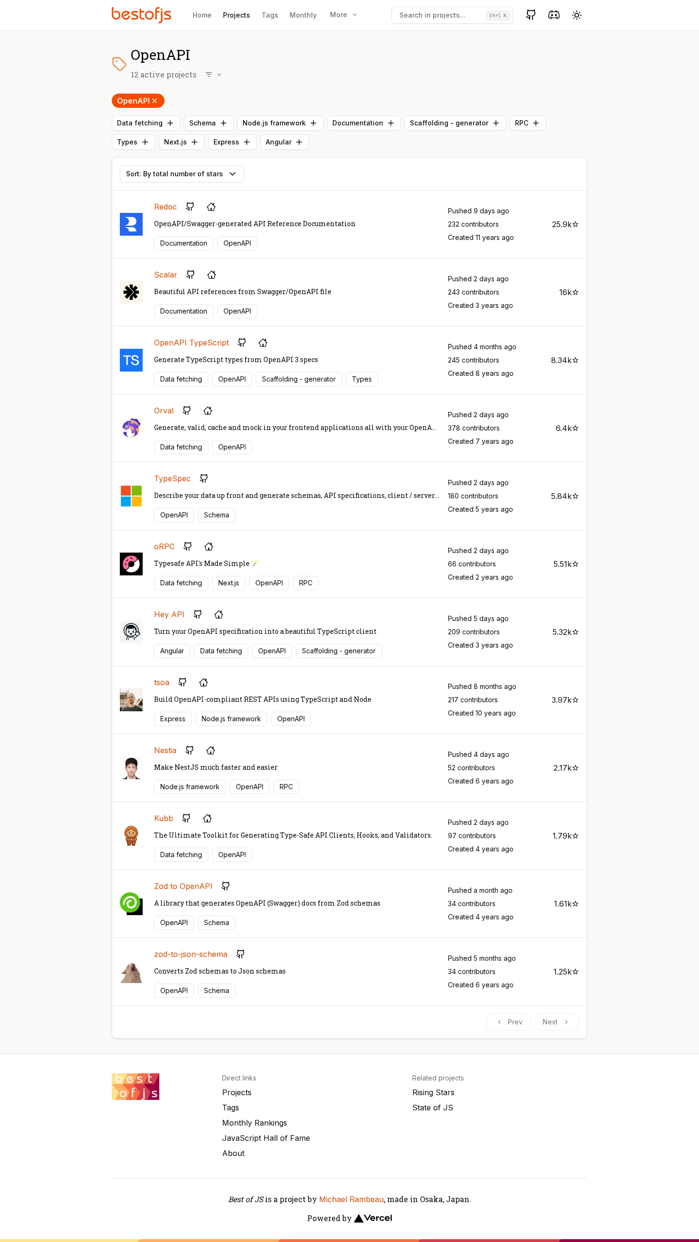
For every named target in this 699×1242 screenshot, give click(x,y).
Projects (236, 15)
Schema (202, 123)
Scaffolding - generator (449, 123)
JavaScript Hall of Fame (266, 1138)
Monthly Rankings (254, 1122)
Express (226, 142)
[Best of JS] (143, 15)
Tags (270, 15)
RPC (521, 123)
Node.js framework (274, 123)
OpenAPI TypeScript (191, 342)
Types (127, 142)
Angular (278, 142)
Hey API (169, 614)
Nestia (165, 750)
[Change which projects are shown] (214, 74)
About (233, 1153)
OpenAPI (133, 100)
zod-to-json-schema (190, 954)
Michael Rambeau (351, 1199)
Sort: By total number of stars (174, 174)
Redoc (165, 206)
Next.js (175, 142)
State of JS (432, 1107)
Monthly (303, 15)
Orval (164, 410)
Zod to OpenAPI (183, 886)
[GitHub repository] (190, 206)
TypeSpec (172, 478)
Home (202, 15)
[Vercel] (373, 1218)
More (338, 14)
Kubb (163, 818)
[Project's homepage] (211, 206)
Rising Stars (433, 1092)
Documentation (357, 123)
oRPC (164, 546)
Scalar (165, 274)
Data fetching (140, 123)
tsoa (161, 682)
